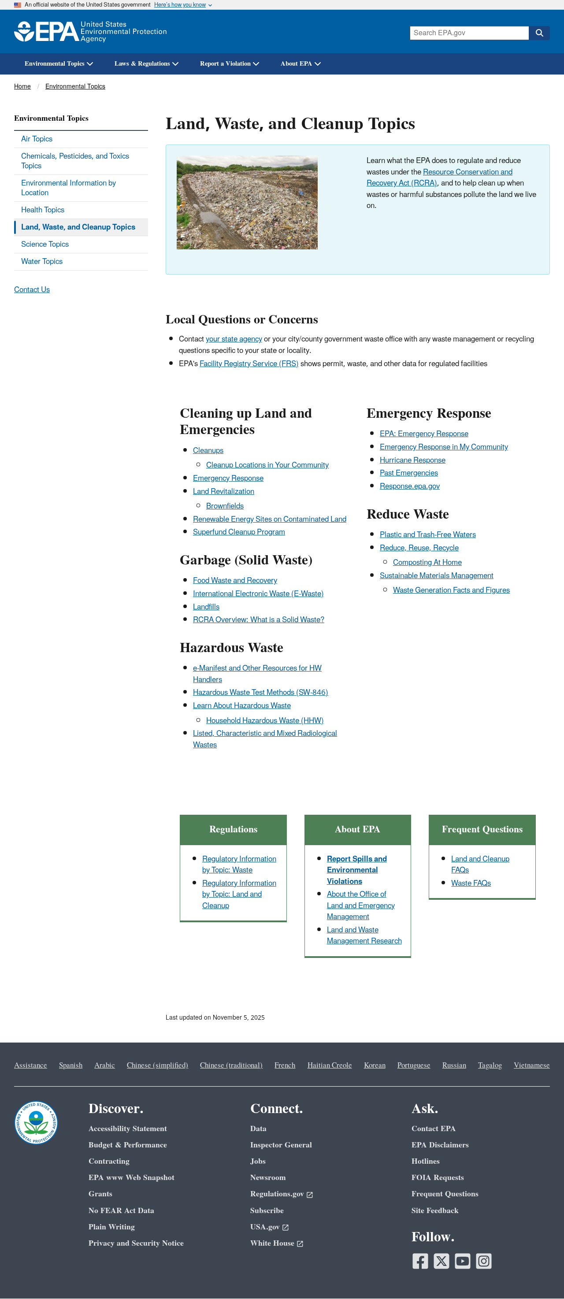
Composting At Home (427, 563)
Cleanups (208, 451)
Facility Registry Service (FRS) (249, 364)
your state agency (234, 339)
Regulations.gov (277, 1194)
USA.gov (265, 1227)
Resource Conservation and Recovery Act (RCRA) (439, 177)
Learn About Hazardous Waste (242, 706)
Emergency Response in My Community (444, 447)
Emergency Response (228, 478)
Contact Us (32, 290)
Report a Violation (225, 64)
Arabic (104, 1065)
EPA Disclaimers (440, 1145)
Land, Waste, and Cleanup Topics (78, 227)
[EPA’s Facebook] (420, 1261)
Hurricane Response (412, 460)
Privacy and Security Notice (136, 1243)
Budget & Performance (128, 1145)
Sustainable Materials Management (437, 576)
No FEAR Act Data (121, 1210)
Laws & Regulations (142, 64)
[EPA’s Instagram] (484, 1261)
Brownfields (225, 506)
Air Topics (36, 139)
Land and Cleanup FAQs (480, 864)
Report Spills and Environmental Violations (357, 870)
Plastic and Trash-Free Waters (428, 535)
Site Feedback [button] (435, 1210)
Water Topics (42, 262)
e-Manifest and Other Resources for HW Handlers (257, 674)
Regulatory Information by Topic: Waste (239, 864)
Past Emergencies (409, 473)
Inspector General (281, 1145)
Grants (100, 1194)
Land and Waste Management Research (364, 935)
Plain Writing (112, 1227)
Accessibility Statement (128, 1128)
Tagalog (490, 1065)
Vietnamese (532, 1065)
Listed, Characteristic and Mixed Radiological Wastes (265, 739)
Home (22, 86)
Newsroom (268, 1177)
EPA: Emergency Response (424, 434)
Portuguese (413, 1065)
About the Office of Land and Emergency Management (361, 906)
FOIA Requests (438, 1177)
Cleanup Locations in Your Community (267, 465)
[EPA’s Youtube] (462, 1261)
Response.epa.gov (410, 486)
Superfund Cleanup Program (239, 532)
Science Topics (45, 244)
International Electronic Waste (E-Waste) (258, 594)
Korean (375, 1065)
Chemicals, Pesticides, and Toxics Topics (75, 161)
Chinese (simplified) (157, 1065)
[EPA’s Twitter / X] (441, 1261)
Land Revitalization (223, 492)
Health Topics (42, 210)
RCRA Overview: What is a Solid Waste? (258, 620)
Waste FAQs (471, 883)
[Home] (90, 32)
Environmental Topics (55, 64)
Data (258, 1128)
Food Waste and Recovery (235, 581)
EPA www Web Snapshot (131, 1177)
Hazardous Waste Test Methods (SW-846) (260, 693)
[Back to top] (539, 1274)
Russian (454, 1065)
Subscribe (267, 1210)
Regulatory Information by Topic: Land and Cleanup (239, 895)
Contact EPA (434, 1128)
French (285, 1065)
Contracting (109, 1161)
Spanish (70, 1065)
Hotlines (426, 1161)
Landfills (206, 607)
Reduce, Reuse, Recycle (419, 548)
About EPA (296, 64)
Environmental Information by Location (68, 188)
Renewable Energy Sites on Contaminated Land (269, 519)
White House (272, 1243)
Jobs (258, 1161)
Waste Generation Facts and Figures (451, 590)
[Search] (539, 33)
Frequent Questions (445, 1194)
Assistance (30, 1065)
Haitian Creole (330, 1065)
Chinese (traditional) (231, 1065)
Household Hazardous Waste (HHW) (265, 721)
